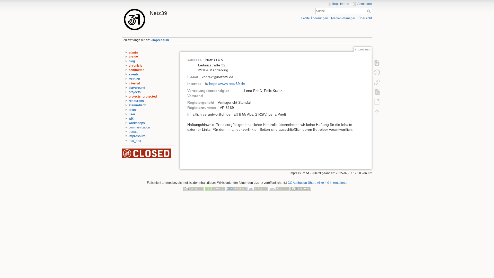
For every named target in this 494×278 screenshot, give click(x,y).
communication (139, 127)
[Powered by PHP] (236, 188)
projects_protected (143, 96)
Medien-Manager (343, 18)
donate (133, 132)
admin (133, 52)
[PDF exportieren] (377, 92)
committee (136, 70)
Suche (369, 11)
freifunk (134, 79)
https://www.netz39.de (227, 84)
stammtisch (137, 105)
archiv (133, 57)
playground (137, 88)
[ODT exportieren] (377, 102)
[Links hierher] (377, 82)
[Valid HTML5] (258, 188)
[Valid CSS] (279, 188)
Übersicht (365, 18)
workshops (137, 123)
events (134, 74)
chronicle (135, 65)
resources (136, 101)
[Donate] (215, 188)
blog (132, 61)
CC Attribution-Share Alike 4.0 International (317, 183)
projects (135, 92)
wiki (131, 118)
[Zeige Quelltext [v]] (377, 63)
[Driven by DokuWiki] (300, 188)
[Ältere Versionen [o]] (377, 72)
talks (132, 110)
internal (134, 83)
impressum (160, 40)
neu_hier (135, 141)
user (132, 114)
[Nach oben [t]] (377, 112)
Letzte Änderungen (314, 18)
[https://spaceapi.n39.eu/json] (146, 153)
